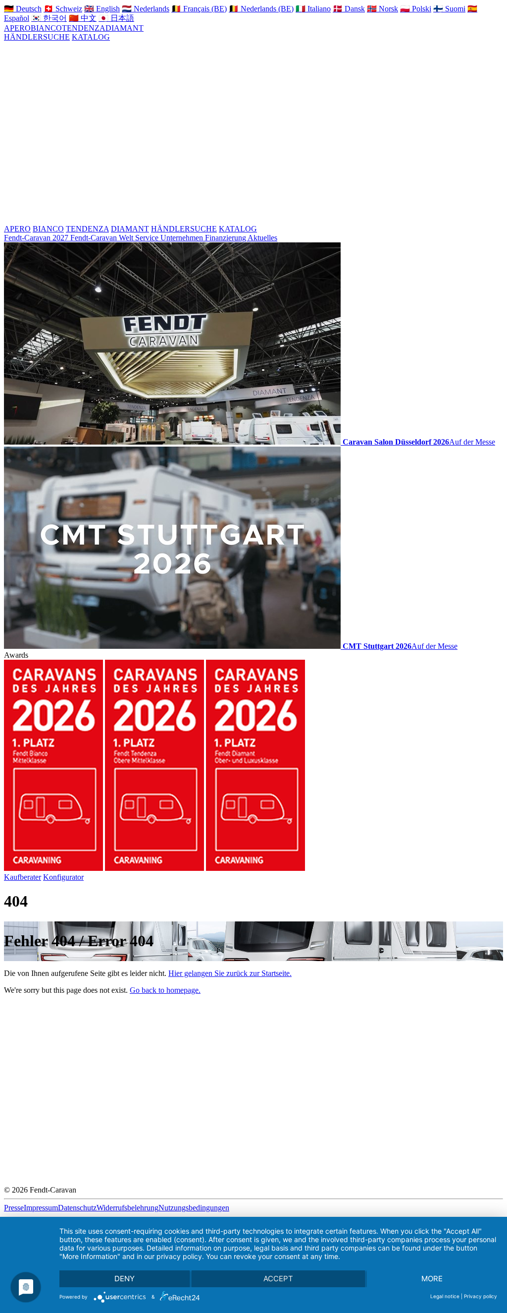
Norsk (382, 8)
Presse (14, 1207)
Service (147, 237)
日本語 (116, 18)
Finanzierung (226, 237)
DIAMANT (124, 28)
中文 (83, 18)
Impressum (41, 1207)
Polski (415, 8)
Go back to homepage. (165, 990)
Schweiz (63, 8)
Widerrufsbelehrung (127, 1207)
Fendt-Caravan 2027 (37, 237)
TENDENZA (83, 28)
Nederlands (145, 8)
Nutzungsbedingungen (193, 1207)
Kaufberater (22, 877)
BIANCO (46, 28)
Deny (124, 1278)
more (432, 1278)
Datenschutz (77, 1207)
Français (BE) (199, 8)
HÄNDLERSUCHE (37, 37)
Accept (278, 1278)
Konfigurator (63, 877)
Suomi (449, 8)
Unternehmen (182, 237)
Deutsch (23, 8)
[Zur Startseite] (250, 132)
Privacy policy (480, 1296)
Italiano (313, 8)
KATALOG (91, 37)
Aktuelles (262, 237)
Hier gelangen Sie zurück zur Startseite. (230, 973)
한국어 (49, 18)
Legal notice (444, 1296)
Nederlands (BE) (261, 8)
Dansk (349, 8)
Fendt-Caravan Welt (102, 237)
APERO (17, 28)
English (102, 8)
